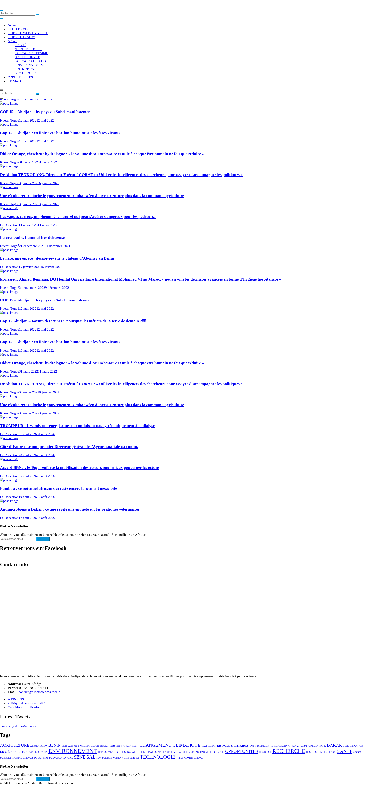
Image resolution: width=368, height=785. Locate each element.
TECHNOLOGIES (28, 49)
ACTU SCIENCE (27, 57)
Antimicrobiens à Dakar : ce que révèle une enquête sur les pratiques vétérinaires (69, 509)
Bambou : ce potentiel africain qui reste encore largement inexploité (58, 488)
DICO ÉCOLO (8, 751)
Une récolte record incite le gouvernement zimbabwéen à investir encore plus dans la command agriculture (92, 195)
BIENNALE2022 (69, 746)
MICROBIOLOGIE (215, 752)
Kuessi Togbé (9, 99)
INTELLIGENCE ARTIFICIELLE (131, 752)
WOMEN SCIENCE (193, 757)
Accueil (13, 25)
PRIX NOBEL (265, 752)
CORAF (304, 746)
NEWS (12, 41)
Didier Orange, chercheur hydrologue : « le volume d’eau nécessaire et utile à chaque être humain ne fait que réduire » (102, 153)
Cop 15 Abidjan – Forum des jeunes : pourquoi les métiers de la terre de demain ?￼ (73, 321)
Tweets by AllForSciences (18, 726)
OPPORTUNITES (241, 751)
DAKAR (334, 745)
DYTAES (22, 752)
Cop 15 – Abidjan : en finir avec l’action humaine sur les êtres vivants (60, 133)
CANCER (126, 745)
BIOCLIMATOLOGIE (88, 746)
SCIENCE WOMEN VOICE (28, 33)
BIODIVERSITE (110, 745)
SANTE (344, 751)
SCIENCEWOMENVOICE (61, 758)
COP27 (296, 745)
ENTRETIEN (24, 69)
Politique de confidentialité (26, 703)
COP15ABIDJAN (282, 746)
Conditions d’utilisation (24, 707)
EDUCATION (41, 752)
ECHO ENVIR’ (19, 29)
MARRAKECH (165, 752)
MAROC (152, 752)
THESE (179, 758)
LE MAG (14, 81)
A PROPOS (16, 699)
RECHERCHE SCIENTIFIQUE (321, 752)
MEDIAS (178, 752)
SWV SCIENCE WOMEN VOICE (112, 757)
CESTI (135, 746)
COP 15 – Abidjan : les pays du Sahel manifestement (46, 111)
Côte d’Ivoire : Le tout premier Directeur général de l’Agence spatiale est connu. (69, 446)
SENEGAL (84, 756)
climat (204, 746)
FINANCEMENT (106, 752)
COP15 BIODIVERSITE (261, 746)
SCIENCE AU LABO (30, 61)
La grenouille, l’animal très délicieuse (32, 237)
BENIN (54, 745)
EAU (31, 751)
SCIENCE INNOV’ (21, 37)
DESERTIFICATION (353, 746)
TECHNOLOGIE (157, 757)
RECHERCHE (25, 73)
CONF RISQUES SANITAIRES (228, 745)
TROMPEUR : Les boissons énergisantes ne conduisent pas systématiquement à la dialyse (77, 425)
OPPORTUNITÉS (20, 77)
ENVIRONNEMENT (30, 65)
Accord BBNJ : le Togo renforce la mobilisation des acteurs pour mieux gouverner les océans (79, 467)
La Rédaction (9, 225)
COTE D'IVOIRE (317, 745)
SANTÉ (20, 45)
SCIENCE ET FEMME (31, 53)
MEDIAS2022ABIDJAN (194, 752)
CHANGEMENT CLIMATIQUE (169, 745)
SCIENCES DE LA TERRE (35, 757)
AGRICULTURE (14, 745)
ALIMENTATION (39, 746)
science (357, 751)
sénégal (134, 757)
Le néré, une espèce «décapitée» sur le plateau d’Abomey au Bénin (57, 258)
